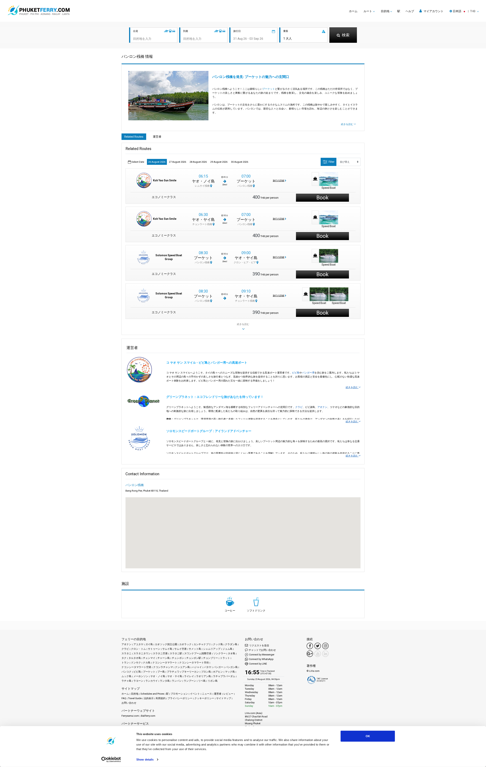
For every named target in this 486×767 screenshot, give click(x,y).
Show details (145, 759)
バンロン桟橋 (245, 185)
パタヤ (207, 667)
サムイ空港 (180, 648)
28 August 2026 (198, 161)
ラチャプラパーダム (224, 676)
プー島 (161, 671)
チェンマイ (149, 658)
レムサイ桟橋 (202, 185)
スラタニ (126, 653)
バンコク (126, 671)
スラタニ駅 (176, 653)
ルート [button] (368, 11)
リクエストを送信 (259, 645)
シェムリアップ (211, 648)
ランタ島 (165, 680)
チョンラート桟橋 (202, 224)
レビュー (228, 693)
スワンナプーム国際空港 (197, 653)
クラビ (299, 407)
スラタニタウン (142, 653)
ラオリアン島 (203, 676)
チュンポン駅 (193, 658)
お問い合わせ (129, 702)
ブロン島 (206, 671)
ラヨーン (138, 680)
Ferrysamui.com (130, 715)
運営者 (157, 136)
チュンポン (178, 658)
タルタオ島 (135, 658)
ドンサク (136, 662)
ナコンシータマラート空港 (136, 667)
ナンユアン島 (182, 667)
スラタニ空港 (160, 653)
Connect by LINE (258, 663)
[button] (464, 11)
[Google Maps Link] (310, 653)
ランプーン (190, 680)
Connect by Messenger (261, 654)
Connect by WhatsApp (261, 659)
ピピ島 (295, 372)
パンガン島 (231, 667)
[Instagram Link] (325, 646)
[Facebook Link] (310, 646)
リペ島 (202, 680)
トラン (125, 662)
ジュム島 (227, 648)
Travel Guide (135, 698)
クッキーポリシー (204, 698)
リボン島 (213, 680)
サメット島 (195, 648)
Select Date (137, 161)
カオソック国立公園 (166, 644)
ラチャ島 (126, 680)
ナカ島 (146, 662)
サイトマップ (223, 698)
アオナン (322, 407)
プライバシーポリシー (180, 698)
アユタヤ (138, 644)
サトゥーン (154, 648)
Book (322, 197)
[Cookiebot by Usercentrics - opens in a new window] (111, 759)
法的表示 (149, 698)
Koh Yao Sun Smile (164, 180)
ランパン (177, 680)
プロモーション (179, 693)
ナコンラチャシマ (163, 667)
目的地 (134, 693)
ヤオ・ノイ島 (203, 181)
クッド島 (218, 644)
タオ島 (231, 653)
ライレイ (189, 676)
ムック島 (126, 676)
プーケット (268, 88)
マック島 (230, 671)
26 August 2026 (156, 161)
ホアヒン (218, 671)
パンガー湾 (308, 372)
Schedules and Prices (152, 693)
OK (368, 736)
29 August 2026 (218, 161)
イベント (195, 693)
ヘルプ (410, 11)
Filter (332, 161)
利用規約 (161, 698)
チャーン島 (163, 658)
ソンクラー (219, 653)
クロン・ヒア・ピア (245, 262)
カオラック (185, 644)
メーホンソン (140, 676)
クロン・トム (138, 648)
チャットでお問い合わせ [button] (262, 650)
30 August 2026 (239, 161)
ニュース (207, 693)
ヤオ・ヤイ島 (203, 219)
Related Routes (133, 136)
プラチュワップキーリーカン (183, 671)
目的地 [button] (385, 11)
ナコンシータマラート (164, 662)
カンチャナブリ (202, 644)
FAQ (124, 698)
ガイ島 (149, 644)
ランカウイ (151, 680)
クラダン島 (231, 644)
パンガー (218, 667)
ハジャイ (197, 667)
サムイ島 (167, 648)
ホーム (353, 11)
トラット (225, 658)
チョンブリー (210, 658)
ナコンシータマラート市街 (194, 662)
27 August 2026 (177, 161)
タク (124, 658)
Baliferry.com (148, 715)
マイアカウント (433, 11)
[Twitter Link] (317, 646)
